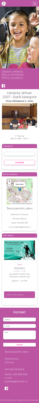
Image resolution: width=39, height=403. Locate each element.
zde (28, 277)
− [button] (9, 184)
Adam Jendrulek (32, 400)
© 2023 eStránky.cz (8, 400)
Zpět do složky (16, 138)
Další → (26, 138)
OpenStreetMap (22, 203)
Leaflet (14, 203)
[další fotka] (33, 117)
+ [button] (9, 181)
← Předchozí (19, 136)
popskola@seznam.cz (16, 381)
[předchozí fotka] (5, 117)
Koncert (19, 268)
